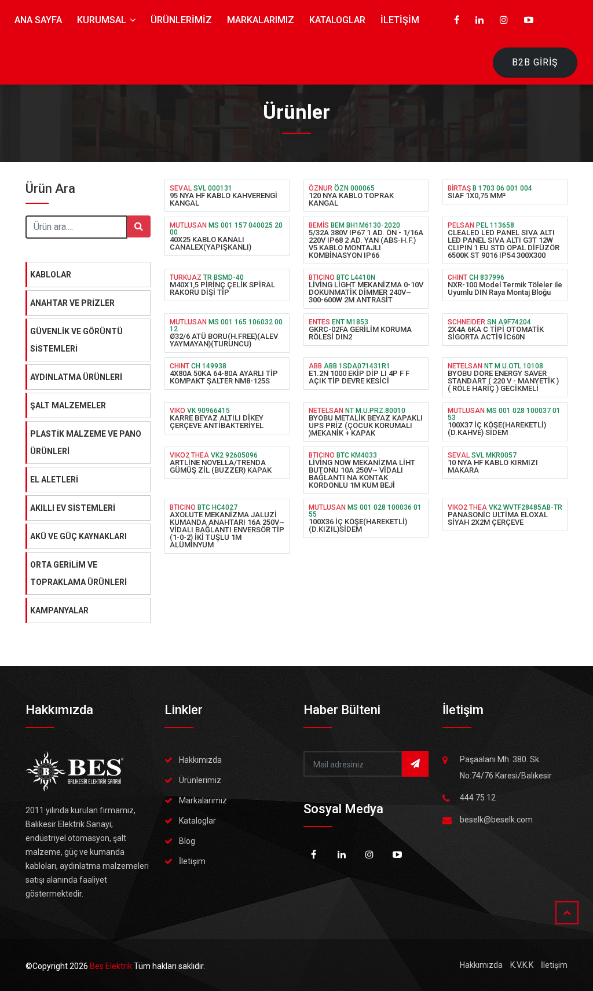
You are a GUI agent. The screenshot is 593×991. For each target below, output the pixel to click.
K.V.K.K (521, 965)
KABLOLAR (50, 274)
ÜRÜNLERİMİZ (181, 19)
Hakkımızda (200, 760)
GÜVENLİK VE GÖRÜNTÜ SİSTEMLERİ (76, 340)
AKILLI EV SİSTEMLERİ (72, 508)
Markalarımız (203, 800)
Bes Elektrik (112, 966)
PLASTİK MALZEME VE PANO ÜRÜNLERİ (85, 442)
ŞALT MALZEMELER (68, 405)
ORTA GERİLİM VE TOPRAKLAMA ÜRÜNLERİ (78, 573)
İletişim (192, 861)
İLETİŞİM (399, 19)
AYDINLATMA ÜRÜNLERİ (76, 377)
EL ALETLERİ (54, 479)
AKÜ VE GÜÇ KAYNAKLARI (78, 536)
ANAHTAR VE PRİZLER (72, 303)
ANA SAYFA (38, 19)
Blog (187, 841)
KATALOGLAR (337, 19)
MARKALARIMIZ (260, 19)
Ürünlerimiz (200, 780)
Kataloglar (197, 820)
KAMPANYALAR (59, 610)
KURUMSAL (103, 19)
